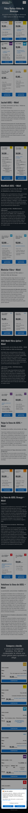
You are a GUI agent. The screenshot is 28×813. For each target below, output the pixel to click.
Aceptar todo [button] (20, 806)
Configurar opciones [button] (14, 803)
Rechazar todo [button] (8, 806)
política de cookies (6, 800)
